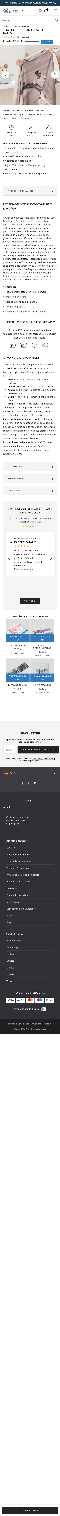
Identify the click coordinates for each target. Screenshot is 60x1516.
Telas (9, 981)
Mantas (10, 967)
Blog (8, 922)
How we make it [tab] (16, 478)
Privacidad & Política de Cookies (22, 874)
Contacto (11, 847)
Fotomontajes (13, 947)
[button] (9, 558)
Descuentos (12, 888)
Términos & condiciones (18, 868)
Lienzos (10, 960)
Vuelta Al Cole (13, 940)
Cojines (10, 974)
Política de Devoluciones (18, 861)
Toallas (10, 954)
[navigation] (30, 773)
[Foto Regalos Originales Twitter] (28, 783)
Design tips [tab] (14, 490)
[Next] (54, 75)
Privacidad (37, 1023)
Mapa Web (49, 1023)
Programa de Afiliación (18, 881)
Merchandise (13, 901)
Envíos (9, 915)
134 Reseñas (22, 37)
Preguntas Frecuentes (17, 854)
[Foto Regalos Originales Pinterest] (34, 783)
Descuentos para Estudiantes (21, 908)
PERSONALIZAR (30, 1510)
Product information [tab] (20, 191)
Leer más (24, 118)
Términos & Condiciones (18, 1023)
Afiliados (7, 806)
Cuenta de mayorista (17, 895)
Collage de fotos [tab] (18, 466)
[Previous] (5, 75)
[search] (56, 20)
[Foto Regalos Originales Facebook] (22, 783)
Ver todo (29, 601)
